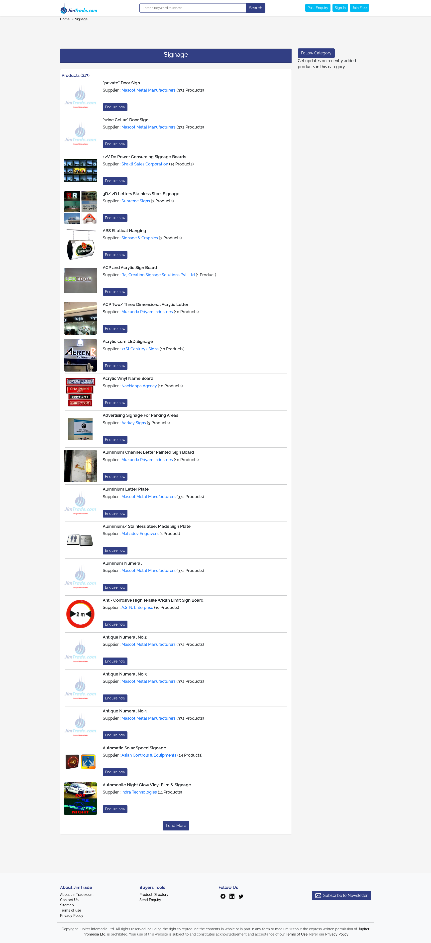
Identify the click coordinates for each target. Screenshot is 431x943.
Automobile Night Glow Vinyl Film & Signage (147, 784)
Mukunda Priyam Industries (147, 311)
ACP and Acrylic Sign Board (130, 267)
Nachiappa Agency (139, 386)
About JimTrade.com (77, 895)
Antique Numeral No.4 (125, 710)
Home (65, 19)
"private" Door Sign (121, 82)
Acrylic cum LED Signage (128, 341)
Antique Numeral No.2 (125, 637)
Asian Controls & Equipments (148, 755)
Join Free (359, 8)
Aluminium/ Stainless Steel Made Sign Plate (147, 526)
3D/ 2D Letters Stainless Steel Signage (141, 193)
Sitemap (67, 905)
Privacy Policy (71, 916)
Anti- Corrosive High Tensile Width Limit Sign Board (153, 600)
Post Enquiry (318, 8)
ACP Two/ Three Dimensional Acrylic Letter (145, 304)
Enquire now (115, 107)
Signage (81, 19)
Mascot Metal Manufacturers (148, 90)
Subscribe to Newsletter (345, 895)
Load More (176, 825)
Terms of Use (297, 934)
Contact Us (69, 900)
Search (255, 7)
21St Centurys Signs (140, 349)
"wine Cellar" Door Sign (125, 119)
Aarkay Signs (133, 422)
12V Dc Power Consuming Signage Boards (144, 156)
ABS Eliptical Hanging (124, 230)
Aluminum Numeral (122, 563)
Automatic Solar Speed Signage (134, 747)
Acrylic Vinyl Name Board (128, 378)
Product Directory (153, 895)
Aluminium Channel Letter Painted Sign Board (148, 452)
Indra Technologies (139, 792)
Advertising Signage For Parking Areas (140, 415)
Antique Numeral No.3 (125, 674)
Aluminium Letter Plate (126, 489)
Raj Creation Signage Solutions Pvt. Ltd (158, 274)
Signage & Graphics (139, 238)
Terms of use (70, 910)
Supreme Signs (135, 201)
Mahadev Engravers (140, 533)
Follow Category (316, 53)
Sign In (340, 8)
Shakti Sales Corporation (144, 164)
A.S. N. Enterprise (137, 607)
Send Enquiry (150, 900)
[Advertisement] (215, 33)
